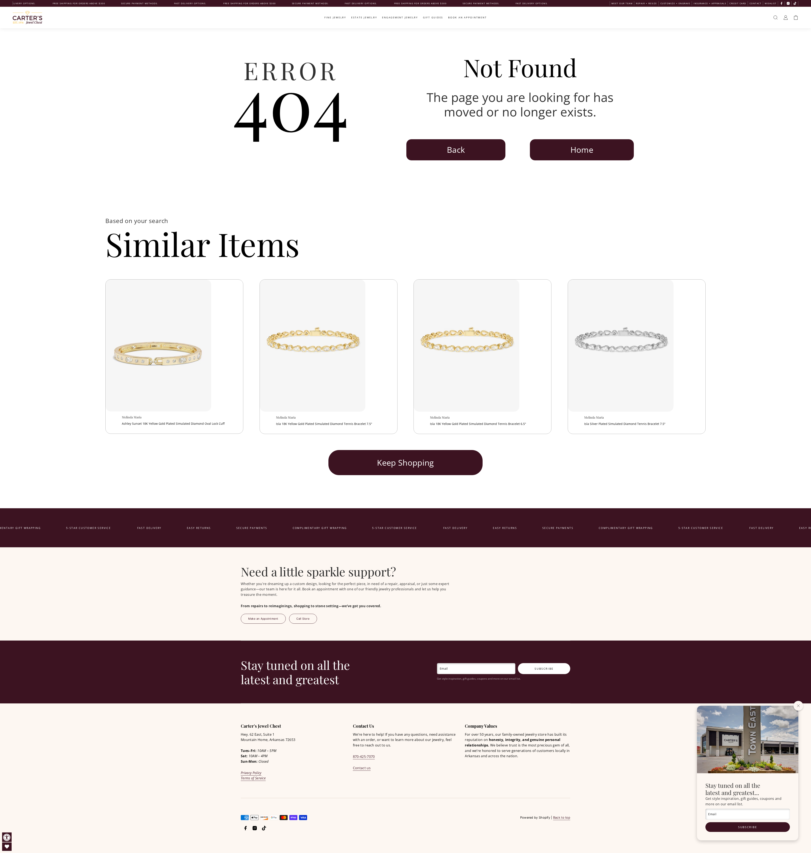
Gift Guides (433, 17)
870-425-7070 (364, 756)
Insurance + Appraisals (710, 3)
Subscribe (747, 827)
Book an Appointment (467, 17)
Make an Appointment (263, 618)
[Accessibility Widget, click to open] (7, 837)
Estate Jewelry (364, 17)
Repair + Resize (646, 3)
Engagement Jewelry (400, 17)
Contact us (362, 768)
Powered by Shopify (535, 817)
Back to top (561, 817)
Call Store (303, 618)
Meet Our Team (622, 3)
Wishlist (770, 3)
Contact (756, 3)
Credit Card (737, 3)
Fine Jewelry (335, 17)
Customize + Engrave (675, 3)
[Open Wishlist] (7, 846)
